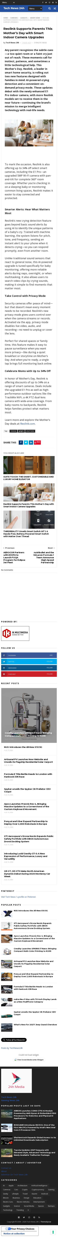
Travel (25, 1194)
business (16, 1198)
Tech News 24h (8, 1097)
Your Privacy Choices (22, 1228)
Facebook (30, 655)
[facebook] (42, 2)
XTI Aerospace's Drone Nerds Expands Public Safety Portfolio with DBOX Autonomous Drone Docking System (32, 925)
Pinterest (30, 674)
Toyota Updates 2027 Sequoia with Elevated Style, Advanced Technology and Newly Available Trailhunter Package (34, 1152)
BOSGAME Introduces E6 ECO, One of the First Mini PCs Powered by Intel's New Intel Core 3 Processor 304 (34, 1127)
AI (4, 1185)
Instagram (30, 668)
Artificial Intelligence (39, 1185)
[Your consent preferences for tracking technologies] (53, 1232)
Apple (11, 1185)
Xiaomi (34, 1194)
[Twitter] (24, 1217)
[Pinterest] (52, 2)
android (44, 1194)
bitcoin (6, 1198)
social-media (29, 1206)
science (17, 1206)
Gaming (51, 1189)
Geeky (5, 1194)
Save (38, 442)
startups (51, 1206)
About (4, 1171)
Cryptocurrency (38, 1189)
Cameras (14, 18)
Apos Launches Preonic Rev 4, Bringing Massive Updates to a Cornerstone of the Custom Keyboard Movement (34, 938)
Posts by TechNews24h (12, 1048)
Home (5, 18)
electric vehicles (23, 1202)
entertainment (39, 1202)
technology (7, 1210)
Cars (16, 1189)
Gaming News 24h (10, 1100)
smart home (35, 18)
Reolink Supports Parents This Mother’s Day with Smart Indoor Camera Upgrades (28, 505)
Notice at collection (14, 1233)
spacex (41, 1206)
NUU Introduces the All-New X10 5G (31, 910)
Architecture (22, 1185)
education (37, 1198)
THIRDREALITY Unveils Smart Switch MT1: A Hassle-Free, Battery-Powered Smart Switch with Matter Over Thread (26, 534)
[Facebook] (19, 1217)
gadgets (23, 18)
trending (20, 1210)
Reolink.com (27, 423)
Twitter (30, 661)
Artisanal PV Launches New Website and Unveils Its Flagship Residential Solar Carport (33, 963)
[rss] (56, 2)
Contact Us (6, 1168)
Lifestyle (15, 1194)
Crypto (25, 1189)
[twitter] (46, 2)
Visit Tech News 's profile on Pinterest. (18, 897)
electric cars (8, 1202)
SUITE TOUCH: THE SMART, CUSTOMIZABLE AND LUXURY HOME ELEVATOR (28, 478)
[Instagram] (49, 2)
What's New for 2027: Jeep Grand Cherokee (35, 1024)
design (26, 1198)
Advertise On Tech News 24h (14, 1174)
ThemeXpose (46, 1222)
